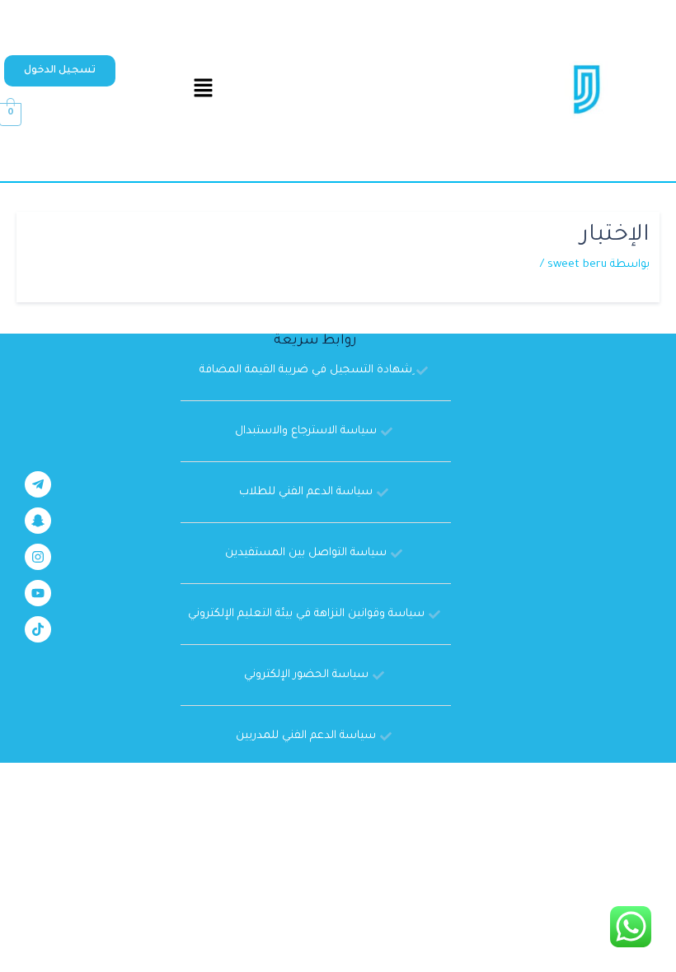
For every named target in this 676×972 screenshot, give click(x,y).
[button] (59, 70)
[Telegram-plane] (38, 484)
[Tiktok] (38, 629)
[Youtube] (38, 593)
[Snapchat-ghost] (38, 520)
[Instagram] (38, 557)
